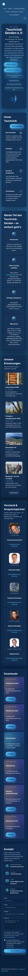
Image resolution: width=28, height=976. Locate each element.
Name (5, 898)
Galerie (10, 8)
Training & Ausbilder (19, 8)
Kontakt (21, 11)
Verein (5, 8)
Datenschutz (4, 970)
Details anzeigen (10, 947)
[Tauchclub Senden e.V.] (3, 4)
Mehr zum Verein (17, 126)
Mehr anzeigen (14, 492)
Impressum (22, 969)
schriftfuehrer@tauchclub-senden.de (14, 631)
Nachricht (6, 918)
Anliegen (6, 911)
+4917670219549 (15, 874)
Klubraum (15, 332)
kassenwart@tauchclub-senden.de (14, 603)
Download (11, 699)
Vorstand (7, 11)
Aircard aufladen (14, 15)
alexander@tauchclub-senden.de (14, 575)
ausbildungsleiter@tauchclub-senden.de (14, 659)
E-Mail (5, 904)
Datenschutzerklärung (9, 937)
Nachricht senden (15, 950)
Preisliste (16, 308)
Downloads (14, 11)
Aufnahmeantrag (11, 274)
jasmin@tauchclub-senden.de (14, 545)
